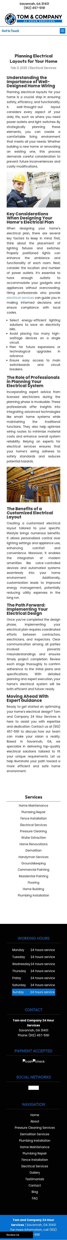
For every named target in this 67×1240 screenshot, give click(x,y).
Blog (35, 1192)
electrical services (20, 298)
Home (34, 1115)
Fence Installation (35, 1160)
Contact (35, 1185)
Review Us (13, 1235)
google (33, 1088)
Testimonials (34, 1179)
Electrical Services (43, 68)
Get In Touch (10, 31)
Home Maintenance (34, 1147)
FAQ (35, 1198)
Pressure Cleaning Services (35, 1128)
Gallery (35, 1173)
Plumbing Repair (35, 1153)
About (34, 1121)
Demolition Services (34, 1134)
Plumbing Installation (34, 1141)
